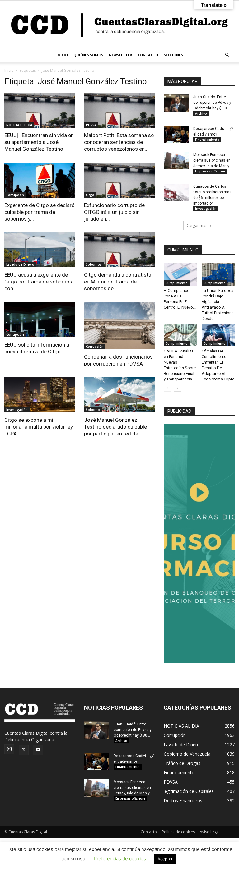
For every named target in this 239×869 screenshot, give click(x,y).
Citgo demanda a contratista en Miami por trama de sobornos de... (117, 282)
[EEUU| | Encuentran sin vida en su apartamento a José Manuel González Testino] (39, 110)
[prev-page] (167, 388)
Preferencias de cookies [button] (120, 859)
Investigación (17, 409)
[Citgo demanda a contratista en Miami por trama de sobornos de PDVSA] (119, 250)
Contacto (149, 832)
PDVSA (91, 125)
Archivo (201, 113)
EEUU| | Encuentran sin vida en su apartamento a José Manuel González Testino (39, 142)
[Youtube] (38, 750)
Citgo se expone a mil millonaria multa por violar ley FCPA (38, 427)
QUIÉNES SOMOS (88, 55)
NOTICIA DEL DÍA (19, 125)
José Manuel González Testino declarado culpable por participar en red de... (115, 427)
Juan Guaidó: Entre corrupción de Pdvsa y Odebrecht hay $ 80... (212, 102)
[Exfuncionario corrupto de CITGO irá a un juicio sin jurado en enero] (119, 180)
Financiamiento (207, 139)
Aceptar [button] (165, 858)
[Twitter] (24, 750)
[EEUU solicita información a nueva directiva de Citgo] (39, 319)
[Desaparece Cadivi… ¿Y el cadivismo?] (176, 134)
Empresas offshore (210, 171)
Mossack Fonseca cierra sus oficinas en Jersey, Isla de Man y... (212, 160)
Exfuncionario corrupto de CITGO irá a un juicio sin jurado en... (114, 212)
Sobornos (94, 264)
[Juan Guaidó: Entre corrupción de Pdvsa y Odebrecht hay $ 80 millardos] (176, 103)
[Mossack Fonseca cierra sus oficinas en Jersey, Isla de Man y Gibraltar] (176, 160)
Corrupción (15, 195)
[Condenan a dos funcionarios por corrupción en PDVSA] (119, 325)
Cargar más (197, 225)
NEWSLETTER (120, 55)
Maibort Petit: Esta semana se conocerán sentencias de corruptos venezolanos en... (119, 142)
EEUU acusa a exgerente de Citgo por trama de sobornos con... (38, 282)
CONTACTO (148, 55)
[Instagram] (9, 749)
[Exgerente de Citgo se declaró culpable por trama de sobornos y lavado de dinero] (39, 180)
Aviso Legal (210, 832)
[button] (227, 55)
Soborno (93, 409)
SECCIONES (173, 55)
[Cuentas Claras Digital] (119, 24)
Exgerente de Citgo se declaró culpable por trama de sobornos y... (39, 212)
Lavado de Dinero (20, 264)
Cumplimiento (177, 283)
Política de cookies (178, 832)
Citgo (90, 195)
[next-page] (177, 388)
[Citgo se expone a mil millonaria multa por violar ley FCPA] (39, 394)
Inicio (9, 70)
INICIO (62, 55)
